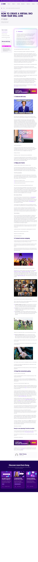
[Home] (1, 8)
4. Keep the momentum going (6, 37)
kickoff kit (22, 448)
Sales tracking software (29, 399)
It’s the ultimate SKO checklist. (29, 431)
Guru (25, 387)
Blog (4, 8)
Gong (19, 400)
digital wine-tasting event (21, 275)
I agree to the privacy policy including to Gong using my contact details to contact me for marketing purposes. (7, 49)
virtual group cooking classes (25, 271)
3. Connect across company (5, 35)
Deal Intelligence (33, 197)
